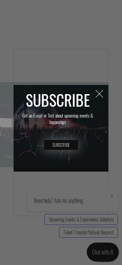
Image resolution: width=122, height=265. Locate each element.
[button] (99, 94)
